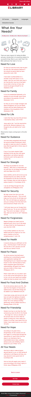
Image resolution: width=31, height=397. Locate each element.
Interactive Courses (8, 23)
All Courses (5, 19)
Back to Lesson (15, 372)
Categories (15, 19)
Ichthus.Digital (21, 395)
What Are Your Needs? (23, 35)
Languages (24, 19)
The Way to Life (5, 35)
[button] (8, 4)
